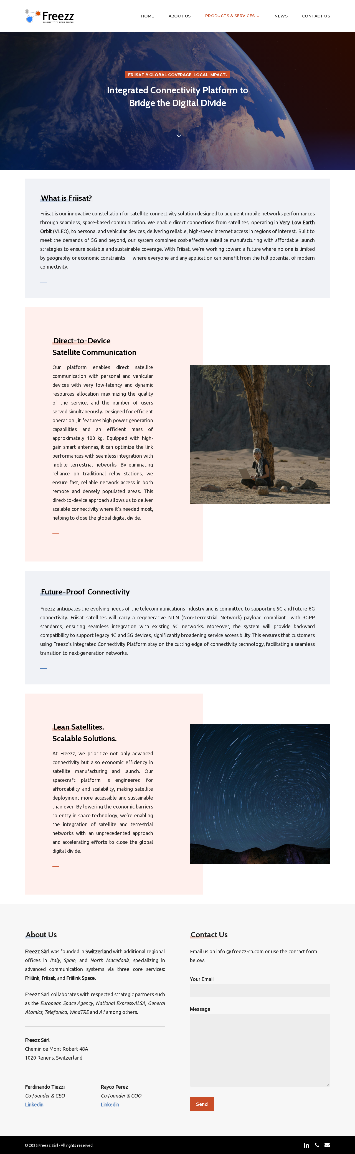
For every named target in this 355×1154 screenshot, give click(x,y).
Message (200, 1009)
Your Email (202, 979)
